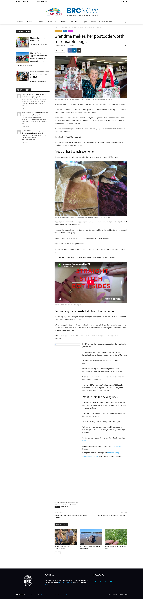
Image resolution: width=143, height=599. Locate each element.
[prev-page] (56, 553)
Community (63, 27)
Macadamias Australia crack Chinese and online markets (71, 516)
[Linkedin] (124, 1)
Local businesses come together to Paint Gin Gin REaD (39, 74)
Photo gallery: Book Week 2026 (37, 39)
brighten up (117, 446)
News (65, 31)
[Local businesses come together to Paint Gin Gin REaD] (22, 76)
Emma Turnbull (61, 45)
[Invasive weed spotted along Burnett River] (116, 537)
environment (64, 506)
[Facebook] (119, 1)
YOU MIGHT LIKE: (61, 525)
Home (56, 27)
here (84, 441)
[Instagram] (121, 1)
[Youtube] (126, 1)
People (70, 31)
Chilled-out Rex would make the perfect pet (112, 515)
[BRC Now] (71, 12)
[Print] (79, 50)
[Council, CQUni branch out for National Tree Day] (66, 537)
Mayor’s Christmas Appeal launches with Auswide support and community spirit (38, 57)
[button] (124, 21)
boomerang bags (113, 453)
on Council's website (65, 582)
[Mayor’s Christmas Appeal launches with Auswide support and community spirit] (22, 57)
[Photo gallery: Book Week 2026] (22, 42)
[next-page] (59, 553)
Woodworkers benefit (90, 456)
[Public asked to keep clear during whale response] (91, 537)
